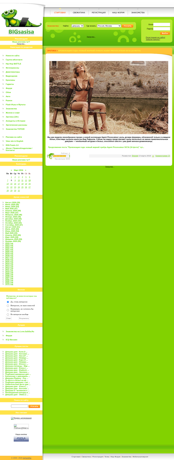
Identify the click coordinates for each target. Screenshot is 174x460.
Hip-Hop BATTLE (13, 64)
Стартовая (76, 457)
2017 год (9, 258)
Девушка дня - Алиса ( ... (16, 386)
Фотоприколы (12, 68)
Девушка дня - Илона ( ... (16, 364)
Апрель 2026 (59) (13, 211)
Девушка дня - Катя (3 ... (16, 352)
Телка (107, 457)
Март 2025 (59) (11, 237)
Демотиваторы (13, 72)
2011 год (9, 270)
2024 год (9, 243)
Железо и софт (13, 113)
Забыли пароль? (153, 39)
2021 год (9, 249)
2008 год (9, 276)
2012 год (9, 268)
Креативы (10, 80)
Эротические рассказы (16, 125)
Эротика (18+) (12, 117)
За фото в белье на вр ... (16, 380)
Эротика (51, 51)
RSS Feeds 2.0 (12, 145)
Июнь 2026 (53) (12, 207)
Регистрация (97, 457)
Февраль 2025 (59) (13, 239)
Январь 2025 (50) (13, 241)
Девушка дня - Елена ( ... (16, 368)
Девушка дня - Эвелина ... (17, 372)
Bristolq (135, 156)
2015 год (9, 262)
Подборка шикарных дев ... (18, 374)
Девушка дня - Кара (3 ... (16, 360)
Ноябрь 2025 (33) (13, 221)
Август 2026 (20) (12, 202)
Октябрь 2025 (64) (13, 223)
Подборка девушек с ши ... (17, 382)
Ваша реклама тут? (21, 42)
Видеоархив (11, 76)
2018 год (9, 255)
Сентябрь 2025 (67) (14, 225)
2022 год (9, 247)
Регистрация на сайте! (155, 37)
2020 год (9, 251)
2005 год (9, 282)
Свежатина (86, 457)
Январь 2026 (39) (13, 217)
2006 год (9, 280)
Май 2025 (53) (11, 233)
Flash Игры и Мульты (15, 105)
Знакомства (11, 109)
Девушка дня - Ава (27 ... (16, 356)
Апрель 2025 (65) (13, 235)
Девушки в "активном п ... (17, 390)
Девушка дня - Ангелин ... (17, 354)
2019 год (9, 253)
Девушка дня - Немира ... (16, 358)
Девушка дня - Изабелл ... (17, 370)
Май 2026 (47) (11, 209)
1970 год (9, 284)
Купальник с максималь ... (17, 376)
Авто (8, 96)
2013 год (9, 266)
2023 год (9, 245)
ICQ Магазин (11, 340)
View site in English (14, 141)
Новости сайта (12, 56)
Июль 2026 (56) (12, 204)
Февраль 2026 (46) (13, 215)
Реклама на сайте (14, 137)
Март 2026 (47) (11, 213)
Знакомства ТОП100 (15, 129)
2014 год (9, 264)
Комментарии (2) (162, 156)
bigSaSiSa (27, 458)
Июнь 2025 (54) (12, 231)
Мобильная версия (140, 457)
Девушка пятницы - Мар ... (17, 366)
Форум (9, 88)
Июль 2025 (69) (12, 229)
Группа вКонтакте (14, 60)
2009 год (9, 274)
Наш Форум (115, 457)
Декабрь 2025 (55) (13, 219)
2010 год (9, 272)
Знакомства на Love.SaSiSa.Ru (20, 331)
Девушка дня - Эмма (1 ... (16, 395)
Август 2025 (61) (12, 227)
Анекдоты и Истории (15, 121)
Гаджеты (10, 84)
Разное (9, 100)
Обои (8, 92)
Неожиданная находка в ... (17, 392)
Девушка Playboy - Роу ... (16, 378)
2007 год (9, 278)
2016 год (9, 260)
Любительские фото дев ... (17, 384)
